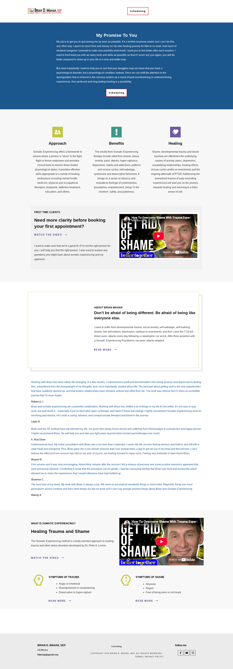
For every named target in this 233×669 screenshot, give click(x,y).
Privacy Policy (154, 657)
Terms (139, 657)
